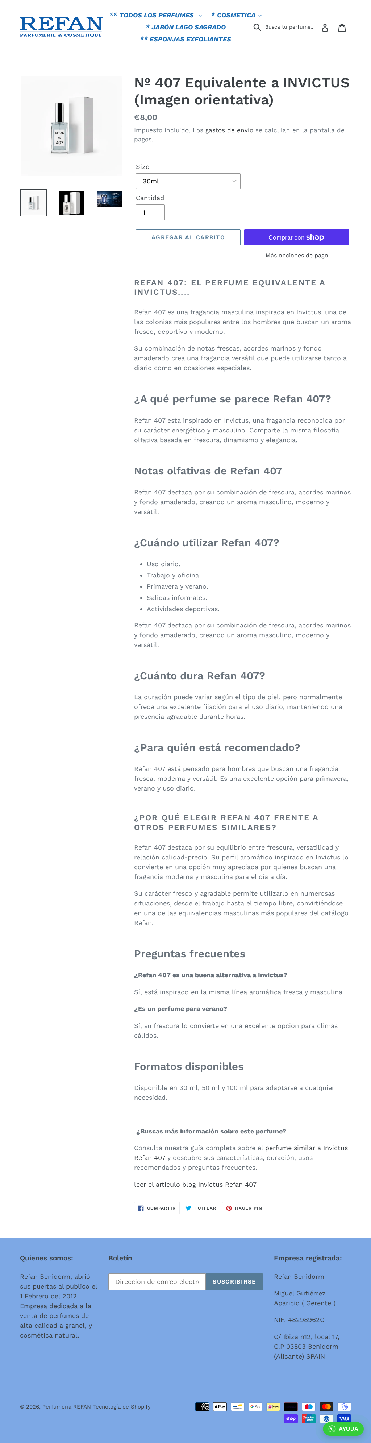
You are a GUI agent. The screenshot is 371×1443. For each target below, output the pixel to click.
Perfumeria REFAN (66, 1406)
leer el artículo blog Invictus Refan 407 (195, 1184)
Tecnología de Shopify (122, 1406)
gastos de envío (229, 130)
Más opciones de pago (297, 255)
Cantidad (150, 198)
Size (142, 166)
